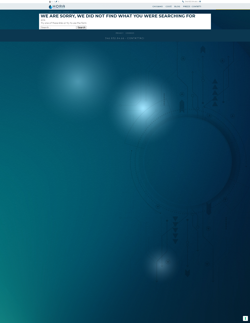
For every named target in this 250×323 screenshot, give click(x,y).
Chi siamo (157, 6)
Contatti (196, 6)
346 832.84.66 (191, 1)
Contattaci (135, 38)
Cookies (130, 33)
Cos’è (168, 6)
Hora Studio (55, 12)
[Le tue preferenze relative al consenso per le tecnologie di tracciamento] (245, 318)
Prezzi (186, 6)
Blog (177, 6)
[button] (56, 1)
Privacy (120, 33)
